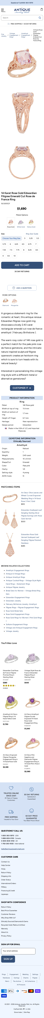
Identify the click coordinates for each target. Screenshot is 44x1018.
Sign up (8, 959)
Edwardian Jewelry (13, 601)
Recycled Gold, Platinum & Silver (13, 925)
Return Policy (6, 873)
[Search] (40, 17)
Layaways (4, 894)
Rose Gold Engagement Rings (17, 614)
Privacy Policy (6, 936)
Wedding (25, 974)
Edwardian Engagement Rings (18, 597)
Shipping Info (6, 876)
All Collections (30, 981)
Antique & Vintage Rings (15, 574)
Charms (25, 978)
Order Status (6, 880)
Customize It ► (22, 388)
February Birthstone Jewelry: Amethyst (21, 604)
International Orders (8, 883)
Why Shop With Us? (8, 918)
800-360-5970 (27, 3)
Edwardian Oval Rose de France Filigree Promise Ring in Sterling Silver (10, 674)
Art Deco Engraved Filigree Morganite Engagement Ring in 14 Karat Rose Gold (10, 758)
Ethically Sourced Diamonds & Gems (14, 921)
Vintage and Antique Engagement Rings (22, 628)
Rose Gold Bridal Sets (14, 611)
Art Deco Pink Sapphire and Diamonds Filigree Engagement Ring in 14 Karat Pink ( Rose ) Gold (32, 760)
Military (4, 887)
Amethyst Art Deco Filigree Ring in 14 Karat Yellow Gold (10, 716)
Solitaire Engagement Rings (17, 624)
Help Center (5, 865)
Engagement (14, 974)
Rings (4, 974)
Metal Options (22, 215)
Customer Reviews (8, 914)
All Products (21, 985)
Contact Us (5, 862)
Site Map (27, 1012)
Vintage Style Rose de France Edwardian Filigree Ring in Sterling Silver (32, 674)
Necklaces (6, 978)
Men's (7, 981)
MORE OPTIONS (9, 295)
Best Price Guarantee (9, 911)
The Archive (17, 981)
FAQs (3, 869)
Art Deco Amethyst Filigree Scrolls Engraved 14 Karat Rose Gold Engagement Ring (31, 718)
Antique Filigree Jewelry (15, 587)
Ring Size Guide (32, 234)
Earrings (16, 978)
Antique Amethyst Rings (15, 577)
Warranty (4, 929)
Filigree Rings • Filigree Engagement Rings (22, 607)
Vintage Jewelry (12, 631)
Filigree (34, 978)
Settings (35, 974)
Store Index (18, 1012)
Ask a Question (23, 288)
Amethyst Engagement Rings (17, 570)
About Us (4, 932)
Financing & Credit (8, 891)
